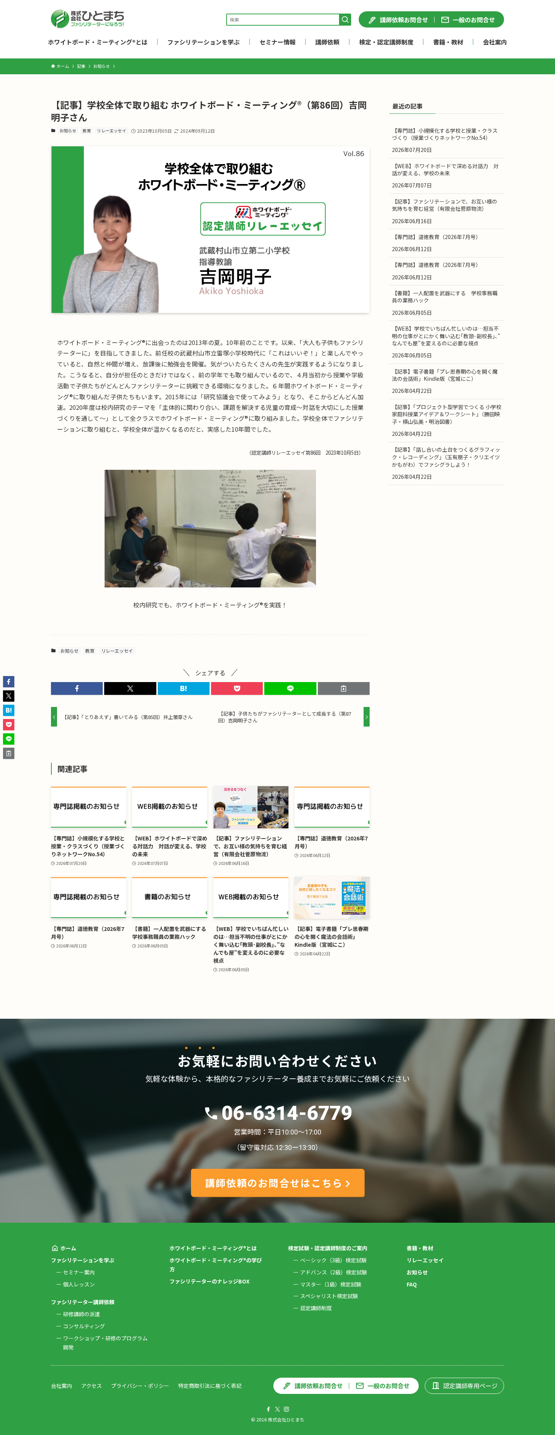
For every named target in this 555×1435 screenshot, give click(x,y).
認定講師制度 (316, 1308)
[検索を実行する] (345, 20)
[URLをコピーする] (344, 688)
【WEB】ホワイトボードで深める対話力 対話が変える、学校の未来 (445, 169)
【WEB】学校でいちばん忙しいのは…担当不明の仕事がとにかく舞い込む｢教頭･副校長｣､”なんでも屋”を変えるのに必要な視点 (446, 336)
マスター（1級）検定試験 (330, 1284)
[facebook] (268, 1409)
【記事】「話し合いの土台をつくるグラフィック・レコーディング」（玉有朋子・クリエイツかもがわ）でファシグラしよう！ (446, 457)
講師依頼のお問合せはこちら (274, 1183)
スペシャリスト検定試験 (329, 1296)
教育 (87, 130)
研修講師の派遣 (81, 1314)
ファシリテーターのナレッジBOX (210, 1281)
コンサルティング (84, 1326)
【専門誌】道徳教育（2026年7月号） (436, 237)
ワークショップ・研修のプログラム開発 (105, 1342)
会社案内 (61, 1385)
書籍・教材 (420, 1248)
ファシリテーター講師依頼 (82, 1302)
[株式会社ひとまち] (87, 19)
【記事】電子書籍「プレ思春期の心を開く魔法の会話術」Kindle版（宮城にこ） (445, 375)
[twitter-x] (277, 1409)
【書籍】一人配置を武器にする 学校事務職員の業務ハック (445, 296)
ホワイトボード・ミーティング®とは (213, 1248)
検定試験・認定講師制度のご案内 (327, 1248)
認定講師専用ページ (470, 1385)
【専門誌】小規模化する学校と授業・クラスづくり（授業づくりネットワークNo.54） (445, 134)
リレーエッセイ (111, 130)
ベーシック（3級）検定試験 (333, 1260)
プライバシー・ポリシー (140, 1385)
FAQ (412, 1284)
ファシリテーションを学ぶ (82, 1260)
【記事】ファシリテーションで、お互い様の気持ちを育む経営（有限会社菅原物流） (444, 205)
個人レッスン (79, 1284)
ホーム (68, 1248)
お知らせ (68, 130)
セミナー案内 (79, 1272)
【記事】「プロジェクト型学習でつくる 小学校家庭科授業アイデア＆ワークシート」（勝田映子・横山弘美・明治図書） (446, 414)
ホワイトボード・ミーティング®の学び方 (216, 1264)
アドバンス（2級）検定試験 (333, 1272)
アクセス (91, 1385)
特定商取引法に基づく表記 (210, 1385)
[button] (77, 688)
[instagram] (286, 1409)
